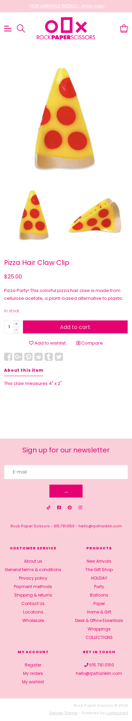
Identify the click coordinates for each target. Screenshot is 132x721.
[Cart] (124, 28)
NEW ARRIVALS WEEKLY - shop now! (67, 6)
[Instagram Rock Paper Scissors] (80, 507)
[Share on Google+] (18, 357)
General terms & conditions (33, 569)
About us (33, 561)
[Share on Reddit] (39, 357)
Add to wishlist (50, 343)
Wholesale (33, 620)
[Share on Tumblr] (49, 357)
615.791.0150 (64, 526)
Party (99, 586)
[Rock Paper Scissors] (66, 28)
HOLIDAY (99, 578)
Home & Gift (99, 612)
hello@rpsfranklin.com (100, 526)
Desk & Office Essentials (99, 620)
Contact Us (33, 603)
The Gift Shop (99, 569)
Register (33, 665)
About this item (23, 370)
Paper (99, 603)
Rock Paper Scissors (30, 526)
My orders (33, 673)
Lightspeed (117, 713)
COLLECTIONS (99, 637)
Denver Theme (63, 713)
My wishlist (33, 682)
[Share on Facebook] (8, 357)
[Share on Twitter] (59, 357)
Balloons (99, 595)
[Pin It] (28, 357)
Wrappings (99, 629)
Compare (91, 343)
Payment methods (33, 586)
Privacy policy (33, 578)
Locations (33, 612)
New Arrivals (99, 561)
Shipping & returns (33, 595)
